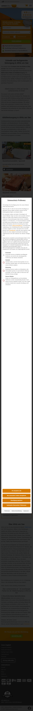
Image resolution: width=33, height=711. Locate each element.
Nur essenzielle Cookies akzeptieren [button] (16, 495)
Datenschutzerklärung (17, 225)
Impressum (26, 511)
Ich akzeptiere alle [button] (16, 491)
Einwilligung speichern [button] (16, 500)
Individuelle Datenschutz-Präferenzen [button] (16, 505)
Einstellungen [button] (12, 230)
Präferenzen (7, 511)
